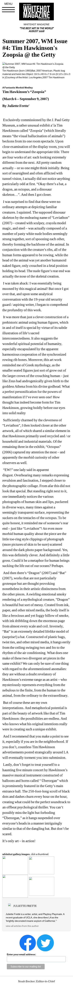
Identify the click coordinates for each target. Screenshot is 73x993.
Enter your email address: (21, 954)
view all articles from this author (22, 926)
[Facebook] (27, 942)
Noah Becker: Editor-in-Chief (36, 981)
